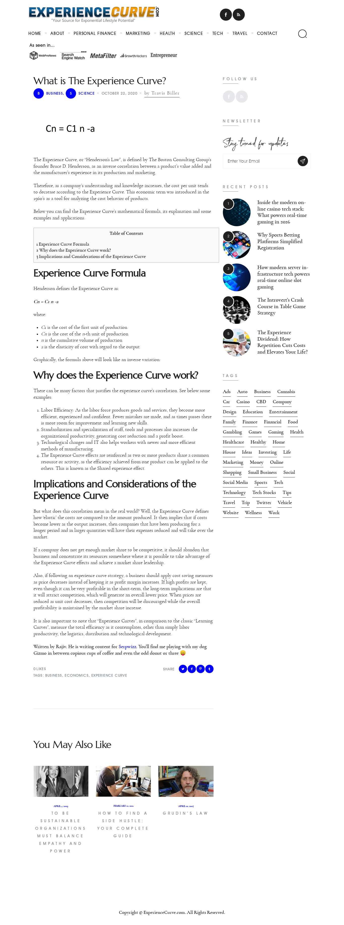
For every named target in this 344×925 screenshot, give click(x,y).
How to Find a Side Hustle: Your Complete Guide (123, 824)
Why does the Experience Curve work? (73, 250)
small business (262, 472)
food (293, 421)
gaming (276, 432)
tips (287, 492)
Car (226, 401)
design (229, 411)
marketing (233, 462)
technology (234, 492)
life (287, 452)
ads (227, 391)
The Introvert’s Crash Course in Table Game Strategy (281, 306)
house (229, 452)
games (255, 432)
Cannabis (286, 391)
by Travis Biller (162, 93)
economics (77, 675)
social (289, 472)
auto (242, 391)
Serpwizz (127, 646)
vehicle (285, 502)
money (256, 462)
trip (246, 502)
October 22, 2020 (119, 93)
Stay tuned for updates (256, 142)
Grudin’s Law (186, 813)
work (274, 512)
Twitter (263, 502)
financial (272, 421)
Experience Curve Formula (62, 244)
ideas (247, 452)
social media (235, 482)
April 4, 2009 (61, 806)
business (50, 93)
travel (229, 502)
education (253, 411)
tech (278, 482)
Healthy (258, 442)
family (229, 421)
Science (82, 93)
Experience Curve (109, 675)
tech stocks (264, 492)
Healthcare (233, 442)
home (279, 442)
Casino (243, 401)
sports (260, 482)
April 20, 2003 (186, 806)
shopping (232, 472)
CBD (261, 401)
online (276, 462)
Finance (250, 421)
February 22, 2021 (123, 806)
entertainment (283, 411)
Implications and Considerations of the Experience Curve (91, 256)
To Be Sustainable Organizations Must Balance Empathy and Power (61, 832)
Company (282, 401)
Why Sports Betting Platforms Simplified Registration (279, 241)
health (296, 432)
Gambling (232, 432)
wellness (253, 512)
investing (268, 452)
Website (230, 512)
